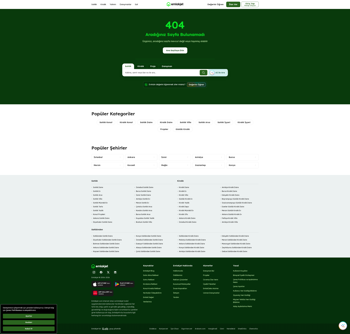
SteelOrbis (242, 329)
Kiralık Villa (183, 195)
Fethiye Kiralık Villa (229, 218)
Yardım (176, 297)
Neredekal (231, 329)
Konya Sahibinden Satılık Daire (148, 236)
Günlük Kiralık (183, 129)
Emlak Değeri (148, 297)
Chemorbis (253, 329)
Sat (136, 4)
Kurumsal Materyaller (182, 284)
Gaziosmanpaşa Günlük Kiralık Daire (237, 203)
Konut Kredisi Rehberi (152, 288)
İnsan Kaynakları (180, 288)
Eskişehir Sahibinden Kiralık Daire (235, 236)
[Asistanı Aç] (343, 326)
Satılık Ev (97, 191)
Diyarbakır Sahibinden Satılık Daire (107, 240)
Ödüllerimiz (177, 275)
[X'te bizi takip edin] (108, 272)
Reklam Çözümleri (180, 280)
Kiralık (103, 4)
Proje (153, 66)
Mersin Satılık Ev (142, 203)
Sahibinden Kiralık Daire (188, 236)
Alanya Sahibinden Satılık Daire (148, 248)
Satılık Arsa (204, 122)
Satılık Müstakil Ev (100, 203)
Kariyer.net (163, 329)
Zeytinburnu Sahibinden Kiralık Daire (237, 248)
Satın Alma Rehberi (151, 275)
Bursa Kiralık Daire (229, 191)
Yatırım (113, 4)
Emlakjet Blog (148, 271)
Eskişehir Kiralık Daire (230, 195)
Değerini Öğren (215, 4)
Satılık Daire (146, 122)
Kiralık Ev (182, 191)
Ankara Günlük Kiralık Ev (232, 214)
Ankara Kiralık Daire (187, 218)
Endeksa (152, 329)
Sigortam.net (186, 329)
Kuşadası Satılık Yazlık (145, 218)
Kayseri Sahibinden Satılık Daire (106, 251)
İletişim (176, 293)
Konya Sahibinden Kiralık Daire (191, 248)
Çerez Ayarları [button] (239, 286)
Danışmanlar (125, 4)
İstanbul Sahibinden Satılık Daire (149, 240)
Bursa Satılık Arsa (143, 214)
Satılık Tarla (98, 207)
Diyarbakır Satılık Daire (102, 222)
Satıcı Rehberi (148, 280)
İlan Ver (233, 4)
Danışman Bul (208, 271)
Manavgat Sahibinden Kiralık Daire (236, 244)
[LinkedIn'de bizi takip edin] (115, 272)
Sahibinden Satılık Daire (102, 236)
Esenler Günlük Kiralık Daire (233, 207)
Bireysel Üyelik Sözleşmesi (243, 275)
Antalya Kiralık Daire (230, 187)
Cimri (222, 329)
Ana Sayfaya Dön (175, 50)
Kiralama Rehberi (150, 284)
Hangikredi (212, 329)
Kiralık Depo (184, 207)
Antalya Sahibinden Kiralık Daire (192, 251)
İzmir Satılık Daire (143, 195)
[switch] (218, 72)
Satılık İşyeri (224, 122)
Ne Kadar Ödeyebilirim (152, 293)
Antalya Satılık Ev (143, 199)
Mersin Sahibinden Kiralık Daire (234, 240)
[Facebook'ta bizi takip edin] (101, 272)
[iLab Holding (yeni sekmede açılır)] (105, 328)
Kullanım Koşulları (240, 271)
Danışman (167, 66)
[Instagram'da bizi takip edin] (93, 272)
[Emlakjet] (99, 266)
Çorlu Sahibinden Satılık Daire (148, 251)
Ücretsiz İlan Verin (210, 280)
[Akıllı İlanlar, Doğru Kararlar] (175, 4)
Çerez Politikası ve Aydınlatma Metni (245, 280)
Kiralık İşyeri (244, 122)
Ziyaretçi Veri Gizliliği (241, 295)
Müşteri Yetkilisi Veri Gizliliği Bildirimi (244, 300)
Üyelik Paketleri (209, 284)
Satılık (94, 4)
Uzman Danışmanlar (211, 293)
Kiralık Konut (126, 122)
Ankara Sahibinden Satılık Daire (106, 248)
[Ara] (203, 72)
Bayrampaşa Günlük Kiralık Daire (235, 199)
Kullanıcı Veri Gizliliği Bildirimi (245, 291)
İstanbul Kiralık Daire (187, 222)
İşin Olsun (175, 329)
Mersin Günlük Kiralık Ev (231, 210)
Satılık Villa (185, 122)
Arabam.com (200, 329)
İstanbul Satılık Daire (144, 187)
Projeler (164, 129)
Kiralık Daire (166, 122)
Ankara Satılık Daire (101, 218)
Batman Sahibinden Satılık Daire (106, 244)
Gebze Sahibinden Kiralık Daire (234, 251)
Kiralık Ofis (183, 214)
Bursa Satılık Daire (143, 191)
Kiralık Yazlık (184, 203)
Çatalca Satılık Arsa (144, 207)
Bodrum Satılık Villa (144, 222)
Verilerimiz (147, 302)
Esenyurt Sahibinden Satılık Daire (149, 244)
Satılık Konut (106, 122)
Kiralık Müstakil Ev (186, 210)
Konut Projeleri (99, 214)
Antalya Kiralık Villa (230, 222)
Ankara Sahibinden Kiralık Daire (192, 244)
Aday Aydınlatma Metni (242, 306)
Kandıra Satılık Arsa (144, 210)
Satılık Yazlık (98, 210)
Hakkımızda (178, 271)
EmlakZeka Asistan (211, 288)
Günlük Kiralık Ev (186, 199)
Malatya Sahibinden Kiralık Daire (192, 240)
